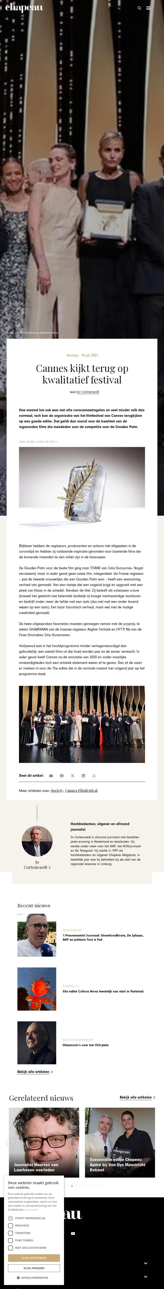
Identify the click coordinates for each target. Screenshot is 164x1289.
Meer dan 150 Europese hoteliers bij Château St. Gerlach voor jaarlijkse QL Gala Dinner (120, 1162)
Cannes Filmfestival (81, 790)
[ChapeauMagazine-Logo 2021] (24, 8)
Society (57, 790)
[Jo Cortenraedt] (84, 392)
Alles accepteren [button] (34, 1258)
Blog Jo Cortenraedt (78, 1040)
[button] (140, 8)
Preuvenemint (72, 930)
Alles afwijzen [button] (34, 1268)
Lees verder (31, 1209)
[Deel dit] (61, 775)
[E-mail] (51, 775)
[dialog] (34, 1230)
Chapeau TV (71, 986)
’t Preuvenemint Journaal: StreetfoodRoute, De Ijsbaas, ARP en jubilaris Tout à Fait (103, 937)
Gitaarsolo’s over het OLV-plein (86, 1045)
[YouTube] (72, 1233)
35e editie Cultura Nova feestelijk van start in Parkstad (103, 991)
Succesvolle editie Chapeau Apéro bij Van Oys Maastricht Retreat (42, 1165)
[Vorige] (10, 1142)
